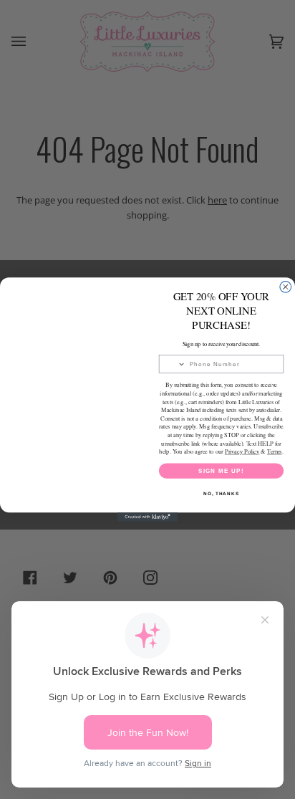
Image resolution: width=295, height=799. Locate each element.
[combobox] (172, 364)
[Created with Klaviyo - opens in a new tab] (147, 517)
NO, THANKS (221, 493)
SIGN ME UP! (221, 470)
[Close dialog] (285, 286)
